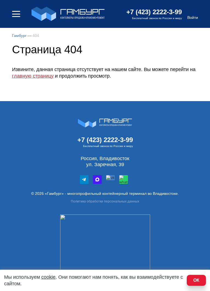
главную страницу (33, 76)
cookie (48, 277)
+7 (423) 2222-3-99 (154, 12)
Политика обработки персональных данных (105, 201)
